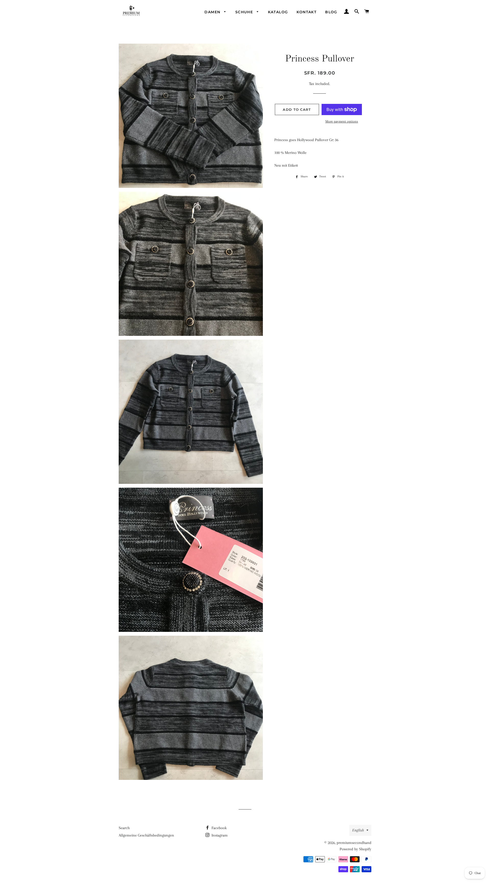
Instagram (219, 835)
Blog (331, 12)
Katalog (278, 12)
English (358, 830)
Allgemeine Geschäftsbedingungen (146, 835)
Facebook (219, 828)
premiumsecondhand (354, 842)
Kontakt (306, 12)
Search (124, 828)
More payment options (341, 121)
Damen (213, 12)
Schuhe (244, 12)
